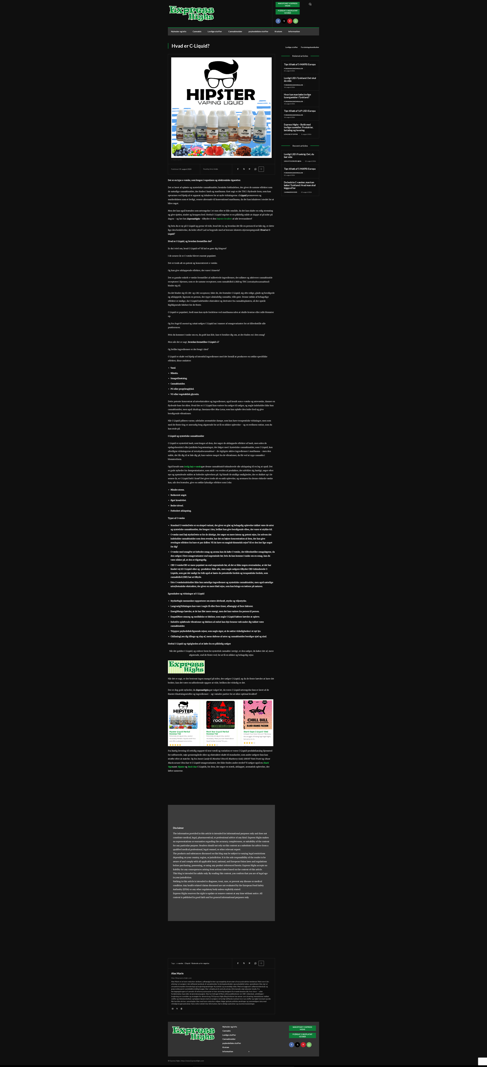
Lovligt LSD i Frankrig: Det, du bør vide (299, 156)
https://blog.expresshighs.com (181, 978)
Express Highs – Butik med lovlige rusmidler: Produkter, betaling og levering (298, 127)
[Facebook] (278, 21)
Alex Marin (177, 973)
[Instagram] (172, 1008)
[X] (283, 21)
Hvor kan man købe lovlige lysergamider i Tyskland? (297, 96)
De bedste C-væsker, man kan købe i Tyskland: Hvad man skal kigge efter (300, 185)
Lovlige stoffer (291, 47)
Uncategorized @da (292, 161)
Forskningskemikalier (310, 47)
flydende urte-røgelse (200, 963)
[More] (261, 169)
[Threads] (181, 1008)
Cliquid (187, 963)
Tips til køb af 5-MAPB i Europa (300, 64)
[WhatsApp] (295, 21)
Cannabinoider (290, 192)
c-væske (180, 963)
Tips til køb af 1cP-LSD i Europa (300, 110)
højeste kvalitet (224, 219)
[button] (312, 4)
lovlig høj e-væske (192, 466)
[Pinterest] (289, 21)
